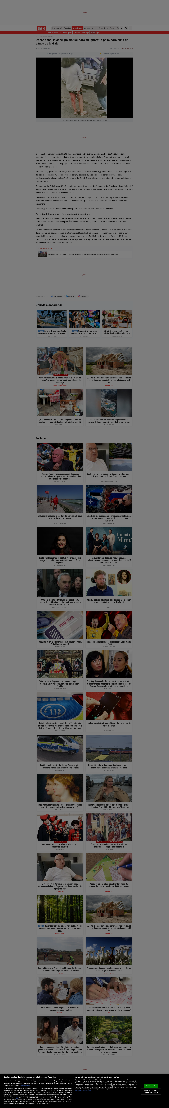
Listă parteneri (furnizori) (83, 1090)
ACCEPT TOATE (151, 1086)
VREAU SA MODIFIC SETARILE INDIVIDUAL (151, 1091)
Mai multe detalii (25, 1085)
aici (17, 1098)
